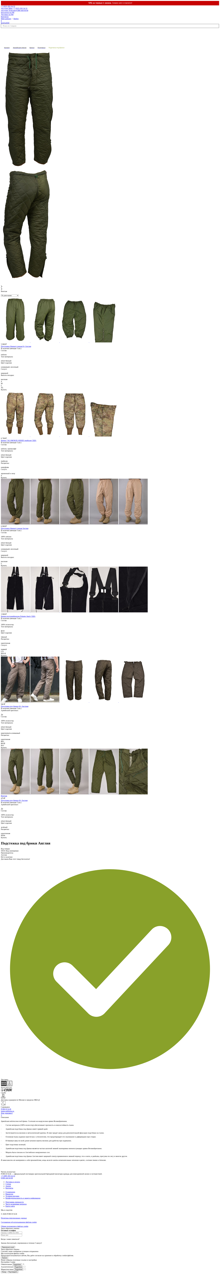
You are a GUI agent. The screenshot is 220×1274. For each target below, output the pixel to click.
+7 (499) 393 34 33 (8, 1176)
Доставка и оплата (13, 1182)
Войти (16, 19)
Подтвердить (12, 1272)
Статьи (8, 1184)
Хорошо (4, 1258)
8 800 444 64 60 (7, 1178)
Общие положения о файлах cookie (14, 1226)
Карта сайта (10, 1206)
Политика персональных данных (14, 1218)
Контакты (5, 17)
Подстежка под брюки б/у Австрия (14, 706)
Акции (8, 1186)
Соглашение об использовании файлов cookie (19, 1222)
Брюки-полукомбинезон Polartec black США (18, 616)
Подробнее (17, 1264)
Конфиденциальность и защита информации (23, 1198)
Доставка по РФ (7, 15)
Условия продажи (12, 1196)
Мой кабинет (6, 19)
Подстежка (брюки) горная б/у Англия (16, 346)
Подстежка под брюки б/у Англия (14, 800)
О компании (10, 1192)
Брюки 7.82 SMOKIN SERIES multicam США (18, 440)
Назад (4, 1272)
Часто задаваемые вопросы (16, 1204)
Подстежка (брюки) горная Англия (14, 528)
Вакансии (9, 1194)
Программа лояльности (15, 1202)
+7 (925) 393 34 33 (8, 7)
